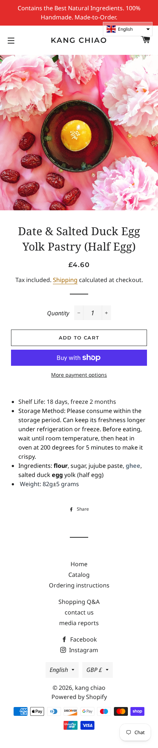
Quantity (58, 313)
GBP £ (94, 670)
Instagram (83, 650)
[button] (127, 29)
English (59, 670)
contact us (79, 612)
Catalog (79, 575)
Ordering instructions (79, 585)
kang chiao (79, 40)
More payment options (79, 374)
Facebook (83, 639)
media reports (79, 623)
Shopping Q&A (79, 602)
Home (79, 564)
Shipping (65, 280)
